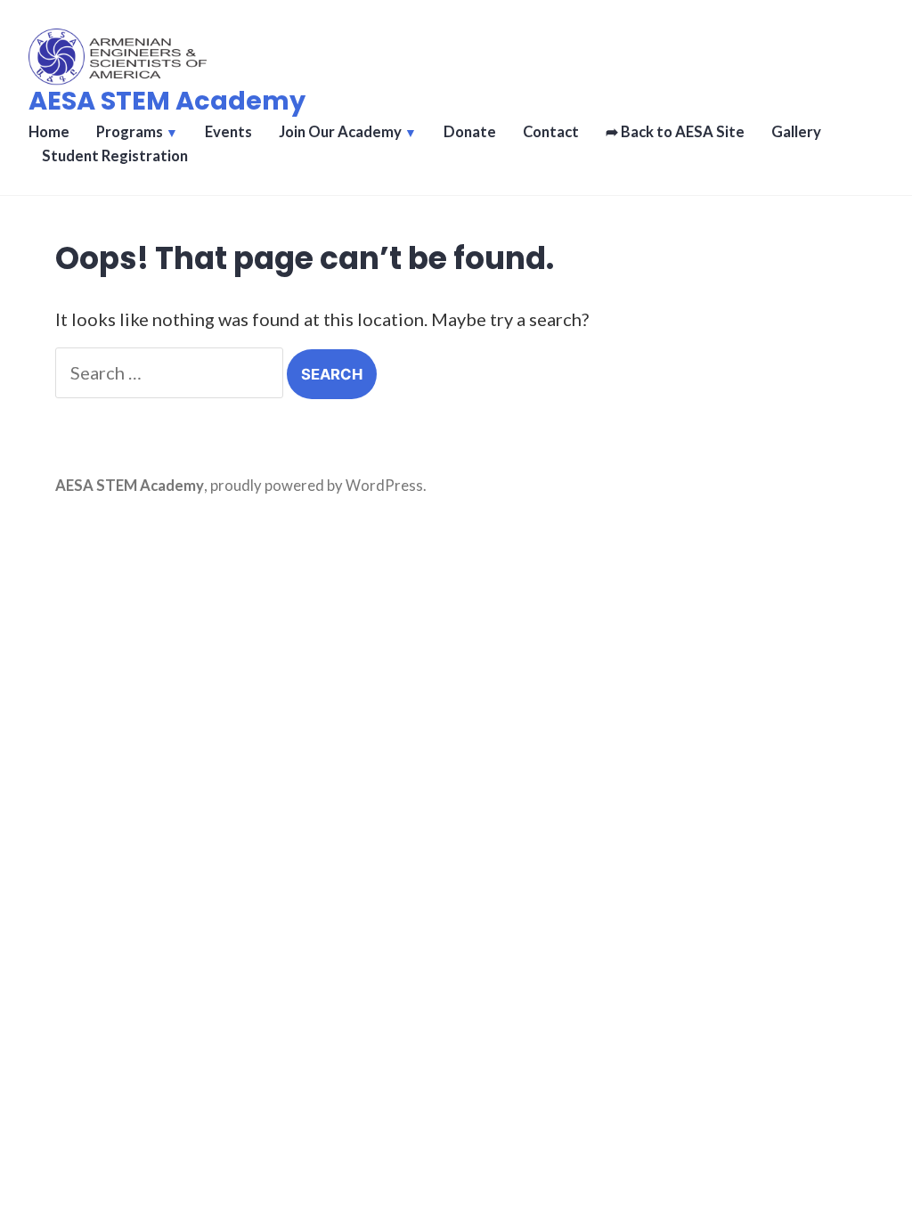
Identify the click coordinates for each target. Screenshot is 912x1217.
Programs (129, 132)
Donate (470, 132)
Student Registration (115, 156)
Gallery (796, 132)
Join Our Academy (340, 132)
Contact (551, 132)
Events (228, 132)
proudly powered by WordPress (316, 485)
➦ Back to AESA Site (675, 132)
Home (48, 132)
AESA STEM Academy (166, 100)
